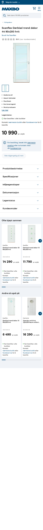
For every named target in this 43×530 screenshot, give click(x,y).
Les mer (5, 110)
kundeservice (15, 148)
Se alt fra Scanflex (9, 35)
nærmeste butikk (15, 122)
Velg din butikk (11, 2)
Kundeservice (31, 122)
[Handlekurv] (34, 8)
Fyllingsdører (8, 22)
